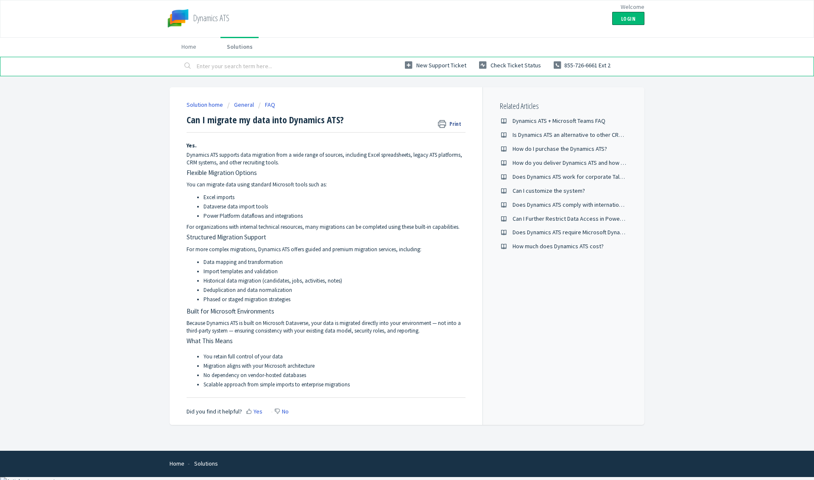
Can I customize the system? (549, 190)
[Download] (391, 129)
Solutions (240, 46)
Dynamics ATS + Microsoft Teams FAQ (559, 121)
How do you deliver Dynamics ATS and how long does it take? (589, 162)
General (244, 104)
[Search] (187, 66)
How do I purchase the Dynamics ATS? (560, 149)
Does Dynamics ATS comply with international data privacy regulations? (602, 204)
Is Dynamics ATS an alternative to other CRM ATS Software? (586, 135)
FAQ (270, 104)
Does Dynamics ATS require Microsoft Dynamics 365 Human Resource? (601, 232)
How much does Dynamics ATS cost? (558, 246)
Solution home (205, 104)
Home (188, 46)
